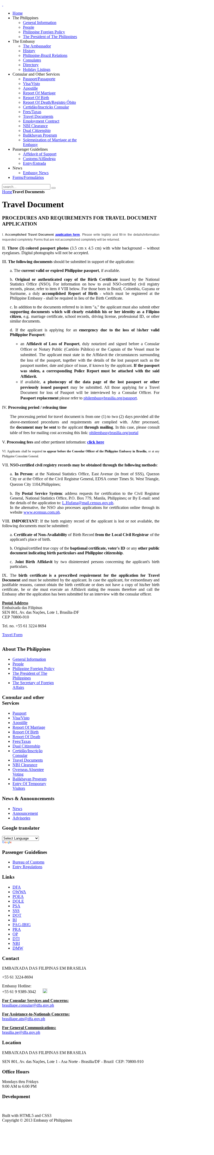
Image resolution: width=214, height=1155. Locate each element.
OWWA (19, 892)
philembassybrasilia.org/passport (110, 398)
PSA (16, 906)
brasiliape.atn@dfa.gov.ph (23, 1019)
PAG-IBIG (22, 924)
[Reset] (53, 188)
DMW (18, 948)
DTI (16, 939)
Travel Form (12, 635)
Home (7, 192)
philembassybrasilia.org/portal (113, 432)
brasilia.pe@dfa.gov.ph (21, 1032)
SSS (16, 910)
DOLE (18, 901)
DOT (17, 915)
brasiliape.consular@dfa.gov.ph (28, 1005)
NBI (16, 943)
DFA (17, 887)
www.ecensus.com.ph (41, 512)
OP (15, 934)
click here (95, 442)
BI (15, 920)
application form (67, 234)
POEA (18, 896)
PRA (17, 929)
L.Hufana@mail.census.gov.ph (87, 503)
